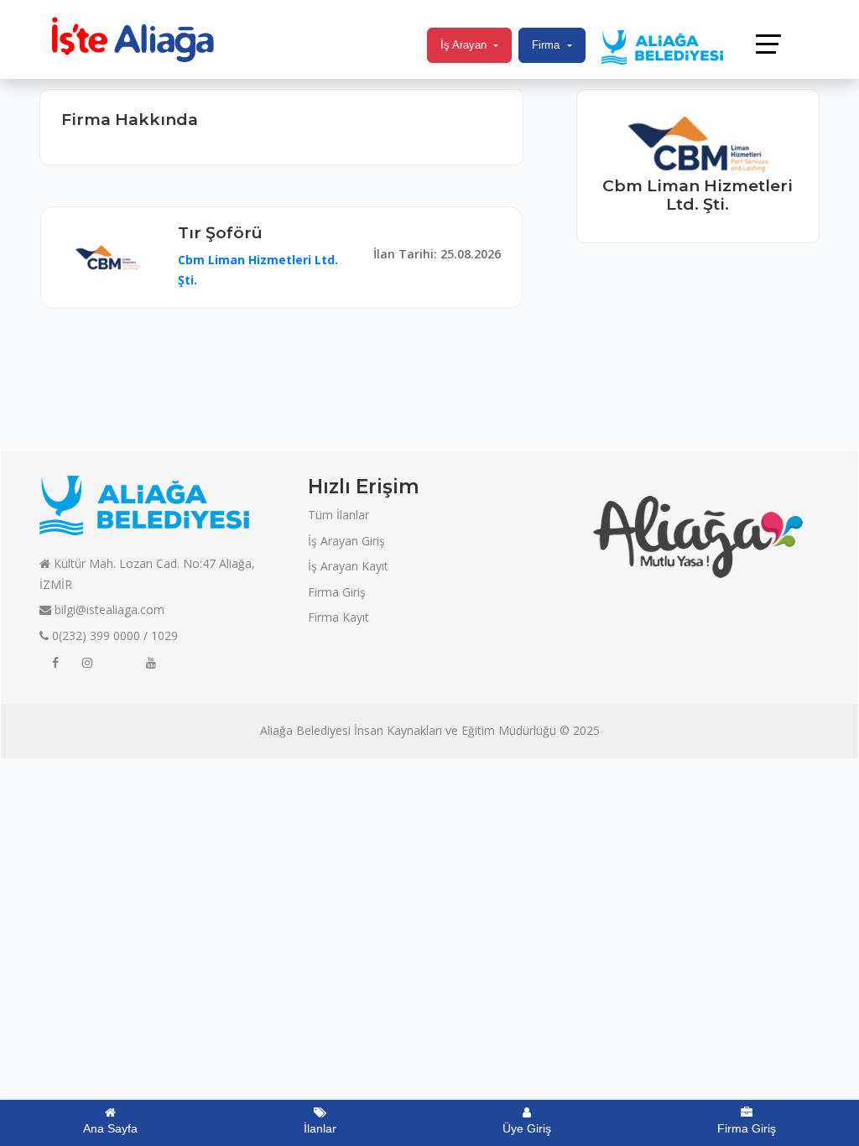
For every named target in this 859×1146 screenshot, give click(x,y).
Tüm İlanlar (338, 515)
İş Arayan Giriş (346, 541)
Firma (546, 45)
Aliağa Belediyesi (305, 730)
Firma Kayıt (338, 617)
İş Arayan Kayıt (348, 566)
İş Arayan (463, 45)
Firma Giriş (337, 592)
